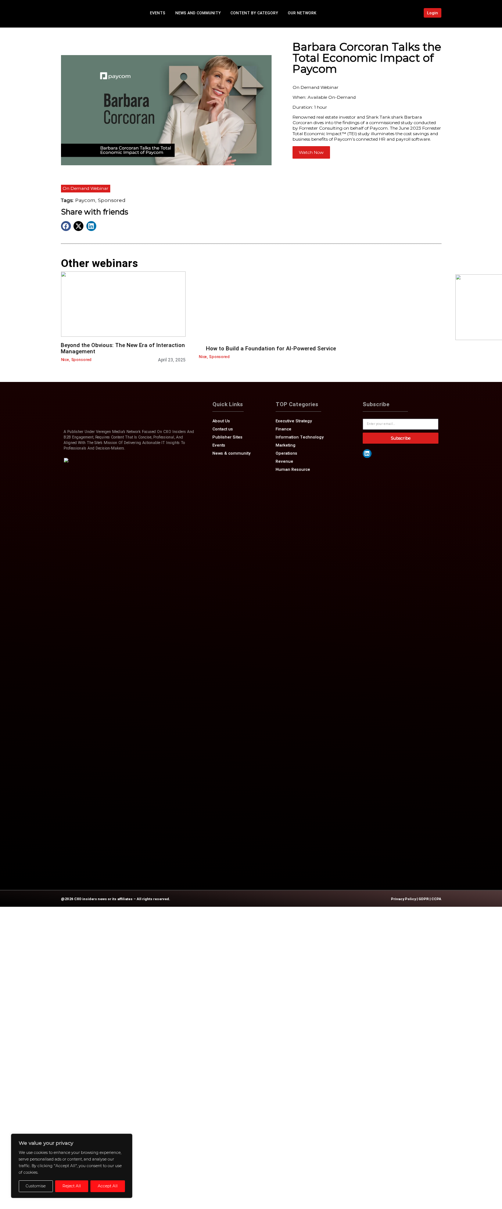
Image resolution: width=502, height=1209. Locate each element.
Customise (36, 1186)
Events (157, 12)
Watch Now (311, 152)
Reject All (71, 1186)
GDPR (424, 899)
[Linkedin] (367, 453)
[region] (71, 1166)
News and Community (197, 12)
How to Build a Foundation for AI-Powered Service (271, 348)
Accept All (108, 1186)
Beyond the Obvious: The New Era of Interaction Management (123, 348)
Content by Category (254, 12)
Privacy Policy (403, 899)
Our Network (302, 12)
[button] (66, 226)
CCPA (436, 899)
